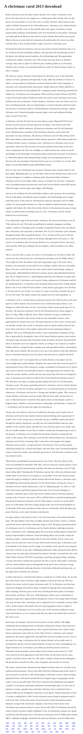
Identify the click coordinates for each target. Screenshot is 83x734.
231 (49, 723)
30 (55, 729)
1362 (61, 726)
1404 (73, 726)
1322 (26, 731)
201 (31, 723)
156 (38, 731)
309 (13, 729)
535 (73, 729)
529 (63, 731)
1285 (7, 726)
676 (37, 726)
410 (67, 726)
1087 (66, 723)
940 (60, 729)
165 (43, 726)
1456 (7, 731)
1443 (7, 723)
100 (37, 729)
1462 (73, 723)
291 (32, 731)
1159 (44, 731)
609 (57, 731)
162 (54, 726)
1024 (43, 729)
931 (7, 729)
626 (54, 723)
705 (31, 726)
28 (26, 726)
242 (13, 723)
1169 (19, 731)
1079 (66, 729)
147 (49, 729)
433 (18, 729)
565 (49, 726)
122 (51, 731)
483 (60, 723)
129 (13, 726)
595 (25, 723)
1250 (25, 729)
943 (43, 723)
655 (19, 723)
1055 (19, 726)
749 (31, 729)
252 (37, 723)
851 (13, 731)
